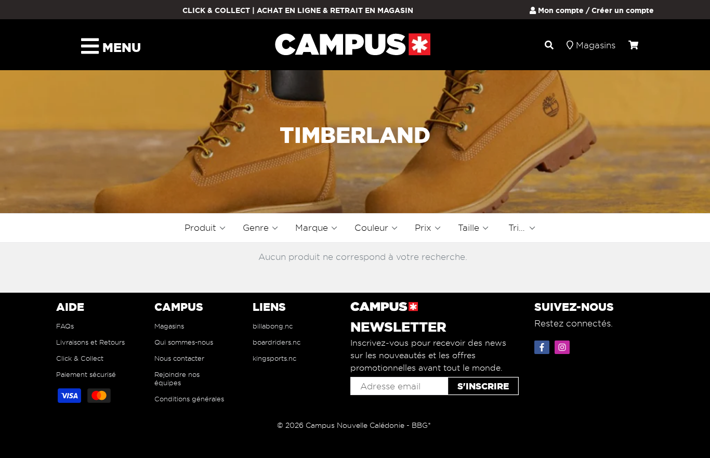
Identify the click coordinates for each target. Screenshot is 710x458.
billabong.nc (273, 326)
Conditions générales (189, 398)
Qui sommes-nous (183, 342)
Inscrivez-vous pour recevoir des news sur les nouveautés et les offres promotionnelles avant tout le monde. (428, 355)
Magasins (169, 326)
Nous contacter (179, 358)
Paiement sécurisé (86, 374)
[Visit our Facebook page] (543, 345)
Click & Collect (79, 358)
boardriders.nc (276, 342)
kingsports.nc (274, 358)
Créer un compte (622, 10)
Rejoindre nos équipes (177, 378)
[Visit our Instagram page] (563, 345)
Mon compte (560, 10)
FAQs (65, 326)
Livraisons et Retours (90, 342)
